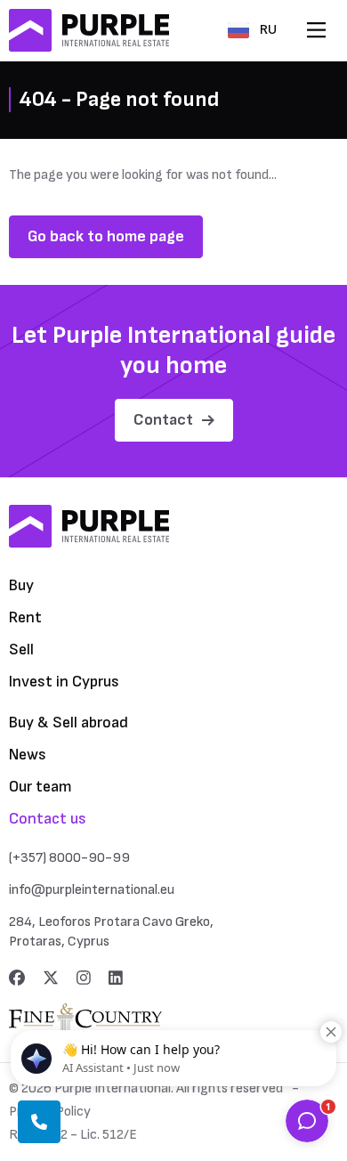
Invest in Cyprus (64, 681)
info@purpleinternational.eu (91, 889)
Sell (21, 649)
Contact (163, 419)
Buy (21, 585)
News (27, 754)
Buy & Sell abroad (68, 722)
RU (268, 29)
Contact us (47, 818)
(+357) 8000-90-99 (69, 857)
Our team (40, 786)
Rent (25, 617)
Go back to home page (106, 236)
